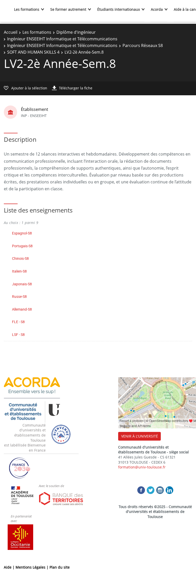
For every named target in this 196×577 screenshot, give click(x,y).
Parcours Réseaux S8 (142, 45)
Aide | (10, 567)
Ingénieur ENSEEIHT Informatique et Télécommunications (62, 39)
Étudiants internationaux (118, 9)
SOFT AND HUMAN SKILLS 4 (33, 52)
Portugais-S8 (22, 245)
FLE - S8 (18, 321)
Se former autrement (68, 9)
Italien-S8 (19, 271)
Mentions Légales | (33, 567)
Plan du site (60, 567)
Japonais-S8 (22, 283)
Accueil (10, 32)
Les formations (26, 9)
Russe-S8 (19, 296)
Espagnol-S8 (22, 233)
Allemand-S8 (22, 309)
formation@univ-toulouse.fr (142, 467)
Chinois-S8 (20, 258)
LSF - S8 (18, 334)
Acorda (157, 9)
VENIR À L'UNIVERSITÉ (139, 436)
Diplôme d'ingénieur (76, 32)
